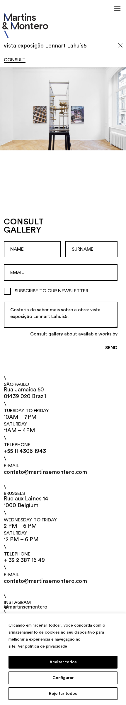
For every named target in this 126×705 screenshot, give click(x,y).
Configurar (63, 678)
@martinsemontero (25, 606)
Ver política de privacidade (42, 646)
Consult (14, 59)
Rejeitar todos (63, 694)
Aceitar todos (63, 662)
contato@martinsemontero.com (45, 472)
